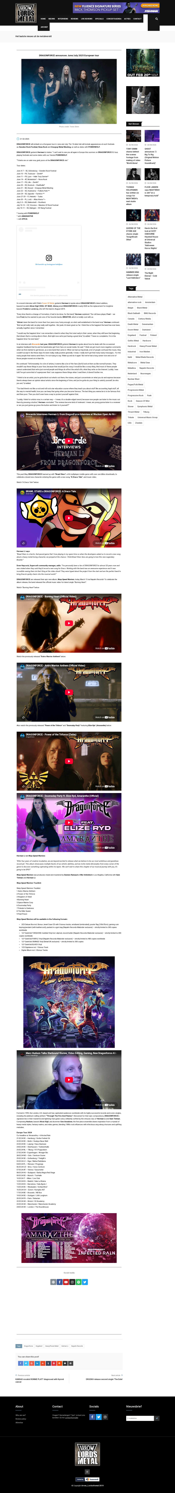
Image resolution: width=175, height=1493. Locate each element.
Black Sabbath (134, 313)
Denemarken (147, 324)
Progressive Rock (135, 395)
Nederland (132, 373)
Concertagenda (113, 19)
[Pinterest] (54, 1363)
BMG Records (150, 313)
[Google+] (31, 1363)
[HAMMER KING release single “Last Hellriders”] (133, 259)
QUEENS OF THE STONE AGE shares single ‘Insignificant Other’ (133, 234)
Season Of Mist (143, 401)
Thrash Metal (133, 412)
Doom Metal (133, 330)
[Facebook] (20, 1363)
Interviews (63, 19)
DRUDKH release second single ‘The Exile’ (104, 1379)
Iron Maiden (145, 352)
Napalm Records (77, 1346)
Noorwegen (145, 373)
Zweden (138, 423)
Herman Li (64, 1346)
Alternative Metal (135, 297)
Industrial (132, 352)
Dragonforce (28, 1346)
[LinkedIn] (37, 1363)
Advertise (19, 1423)
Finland (153, 335)
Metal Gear (145, 362)
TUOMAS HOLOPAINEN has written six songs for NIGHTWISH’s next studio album (132, 195)
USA (129, 423)
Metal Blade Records (145, 357)
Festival (143, 335)
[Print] (70, 1363)
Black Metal (142, 308)
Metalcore (132, 362)
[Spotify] (79, 1282)
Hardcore (147, 341)
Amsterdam (150, 302)
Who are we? (21, 1415)
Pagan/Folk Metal (135, 384)
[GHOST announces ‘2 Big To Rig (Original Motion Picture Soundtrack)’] (152, 136)
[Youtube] (66, 1282)
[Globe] (53, 1282)
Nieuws (51, 19)
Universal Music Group (148, 417)
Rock (130, 401)
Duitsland (146, 330)
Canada (131, 319)
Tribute (131, 417)
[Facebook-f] (60, 1282)
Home (43, 19)
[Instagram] (72, 1282)
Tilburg (146, 412)
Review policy (21, 1419)
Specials (99, 19)
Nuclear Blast (133, 379)
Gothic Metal (133, 341)
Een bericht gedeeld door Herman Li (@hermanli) (49, 295)
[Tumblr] (48, 1363)
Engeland (39, 1346)
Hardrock (132, 346)
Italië (130, 357)
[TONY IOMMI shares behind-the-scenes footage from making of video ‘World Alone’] (133, 136)
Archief (44, 27)
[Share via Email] (65, 1363)
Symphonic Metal (144, 406)
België (130, 308)
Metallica (132, 368)
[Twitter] (85, 1282)
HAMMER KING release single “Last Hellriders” (133, 275)
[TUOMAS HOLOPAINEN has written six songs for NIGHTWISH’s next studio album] (133, 174)
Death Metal (133, 324)
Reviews (74, 19)
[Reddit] (59, 1363)
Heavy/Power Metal (51, 1346)
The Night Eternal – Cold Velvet (151, 276)
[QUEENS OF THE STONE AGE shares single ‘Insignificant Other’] (133, 215)
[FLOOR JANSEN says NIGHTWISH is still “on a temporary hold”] (152, 174)
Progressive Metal (136, 390)
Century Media (144, 319)
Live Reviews (86, 19)
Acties (127, 19)
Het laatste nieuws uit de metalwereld (33, 36)
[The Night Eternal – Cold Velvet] (152, 260)
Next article (115, 1375)
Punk (149, 395)
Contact (137, 19)
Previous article (24, 1375)
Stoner (131, 406)
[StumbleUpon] (42, 1363)
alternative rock (134, 302)
